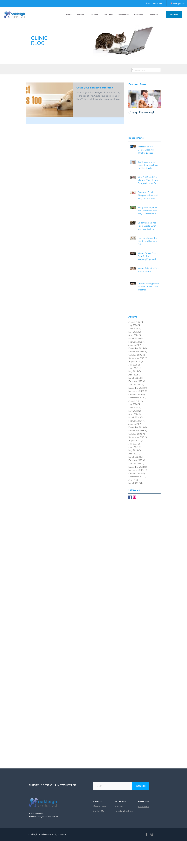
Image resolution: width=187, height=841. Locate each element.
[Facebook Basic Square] (130, 497)
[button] (138, 14)
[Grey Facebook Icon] (146, 834)
